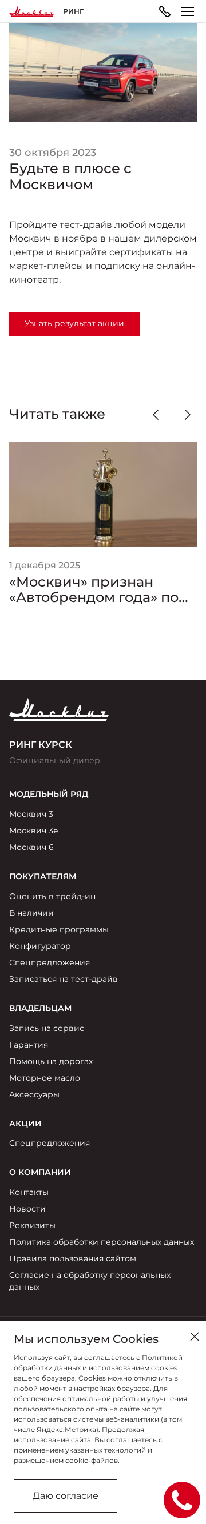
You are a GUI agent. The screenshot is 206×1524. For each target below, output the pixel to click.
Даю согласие (65, 1495)
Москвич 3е (33, 830)
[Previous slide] (155, 415)
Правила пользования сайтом (72, 1258)
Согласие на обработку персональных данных (90, 1281)
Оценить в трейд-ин (52, 896)
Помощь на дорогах (51, 1061)
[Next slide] (188, 415)
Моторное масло (44, 1078)
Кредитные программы (59, 929)
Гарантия (28, 1045)
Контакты (29, 1192)
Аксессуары (34, 1094)
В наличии (31, 913)
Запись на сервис (46, 1028)
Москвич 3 (31, 814)
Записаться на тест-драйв (63, 979)
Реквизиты (32, 1225)
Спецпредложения (49, 962)
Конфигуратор (40, 946)
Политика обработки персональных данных (101, 1242)
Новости (27, 1209)
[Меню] (188, 11)
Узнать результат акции (74, 323)
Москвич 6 (31, 847)
